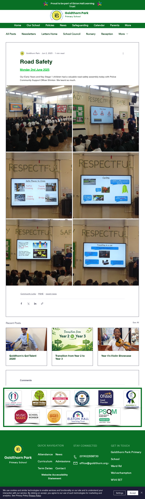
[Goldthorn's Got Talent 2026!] (26, 339)
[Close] (141, 493)
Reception (107, 34)
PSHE (40, 294)
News (59, 454)
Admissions (63, 461)
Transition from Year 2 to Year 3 (70, 357)
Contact (61, 468)
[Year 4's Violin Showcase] (118, 339)
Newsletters (29, 34)
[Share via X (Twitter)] (28, 303)
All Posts (11, 34)
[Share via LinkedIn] (35, 303)
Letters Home (49, 34)
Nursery (91, 34)
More (122, 34)
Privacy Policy (35, 495)
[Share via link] (42, 303)
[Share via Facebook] (21, 303)
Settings (119, 492)
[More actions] (123, 53)
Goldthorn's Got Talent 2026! (22, 357)
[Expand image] (39, 118)
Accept (133, 492)
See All (136, 322)
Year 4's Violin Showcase (116, 355)
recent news (51, 294)
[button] (33, 25)
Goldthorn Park (77, 13)
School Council (71, 34)
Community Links (28, 294)
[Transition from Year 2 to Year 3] (72, 339)
